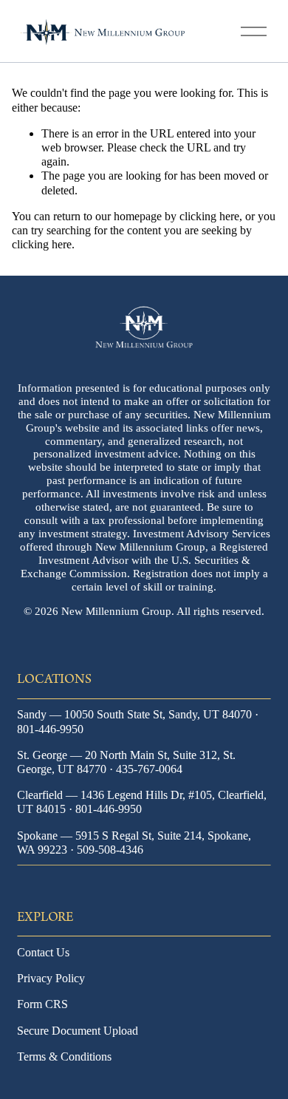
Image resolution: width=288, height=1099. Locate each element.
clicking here (209, 216)
